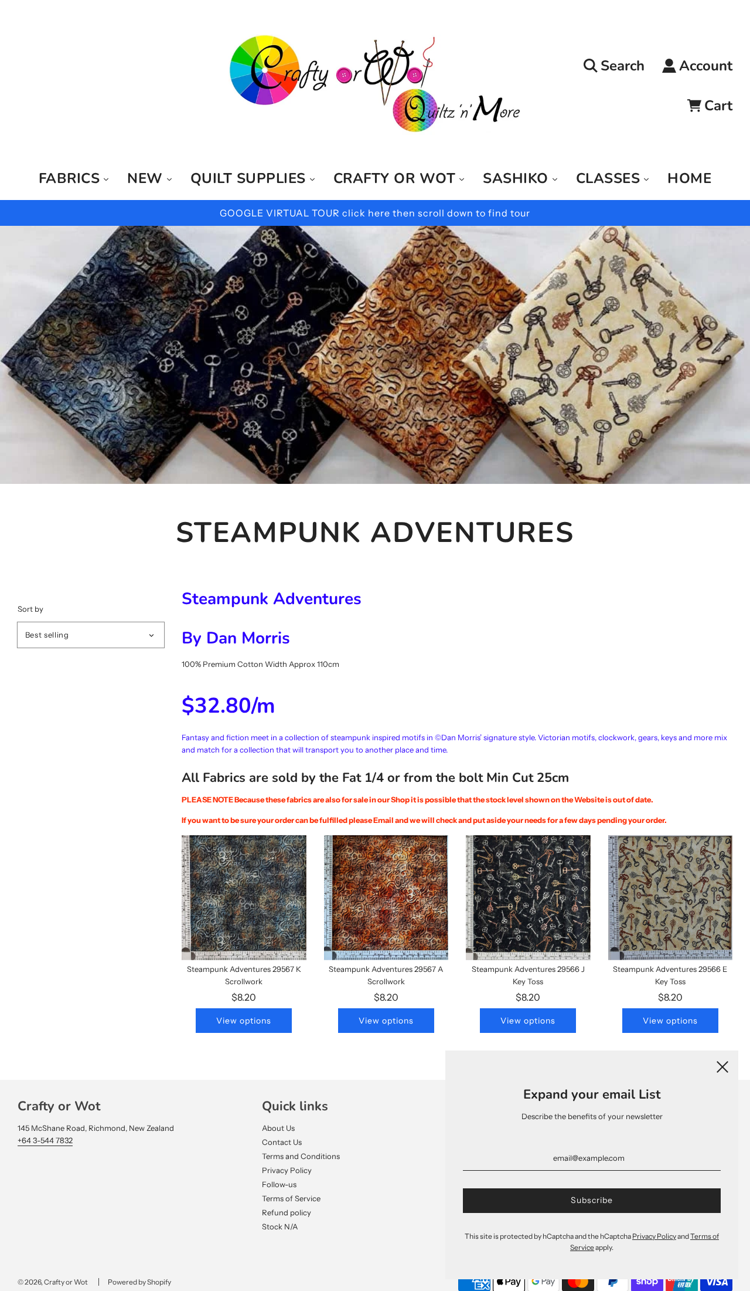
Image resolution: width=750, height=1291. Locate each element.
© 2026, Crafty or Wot (53, 1282)
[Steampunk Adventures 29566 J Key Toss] (528, 897)
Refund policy (286, 1212)
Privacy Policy (287, 1170)
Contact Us (282, 1142)
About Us (278, 1128)
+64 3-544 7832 (45, 1140)
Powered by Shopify (139, 1282)
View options (243, 1020)
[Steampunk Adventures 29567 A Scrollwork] (386, 897)
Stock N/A (280, 1226)
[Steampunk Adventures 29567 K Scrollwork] (244, 897)
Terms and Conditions (301, 1156)
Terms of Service (291, 1198)
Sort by (30, 609)
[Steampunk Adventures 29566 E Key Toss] (670, 897)
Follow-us (279, 1184)
